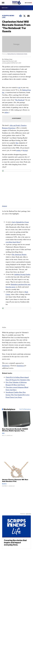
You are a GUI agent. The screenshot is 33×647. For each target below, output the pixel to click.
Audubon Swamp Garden (22, 274)
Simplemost (5, 365)
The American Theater (19, 254)
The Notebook (19, 100)
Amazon (4, 206)
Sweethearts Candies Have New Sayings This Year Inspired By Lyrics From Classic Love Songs (17, 394)
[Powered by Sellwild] (28, 513)
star (19, 87)
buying (25, 150)
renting (18, 150)
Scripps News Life (8, 16)
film (17, 143)
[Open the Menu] (3, 2)
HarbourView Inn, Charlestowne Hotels (17, 54)
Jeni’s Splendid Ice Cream (20, 222)
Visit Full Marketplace (25, 409)
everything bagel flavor (13, 242)
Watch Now (28, 2)
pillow (6, 112)
